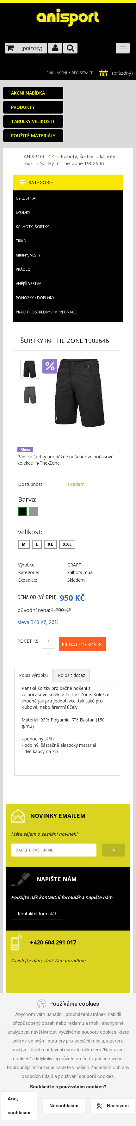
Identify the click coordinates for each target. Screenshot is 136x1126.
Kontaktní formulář (37, 914)
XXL (67, 544)
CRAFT (74, 565)
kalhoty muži (80, 572)
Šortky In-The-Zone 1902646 (72, 163)
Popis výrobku (33, 675)
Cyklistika (25, 198)
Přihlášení (56, 73)
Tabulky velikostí (32, 121)
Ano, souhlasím (19, 1106)
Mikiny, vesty (28, 255)
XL (50, 544)
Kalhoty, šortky (77, 156)
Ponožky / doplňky (35, 297)
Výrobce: (26, 565)
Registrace (82, 73)
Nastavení (118, 1106)
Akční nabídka (28, 93)
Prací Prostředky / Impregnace (46, 312)
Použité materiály (33, 136)
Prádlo (23, 269)
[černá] (22, 511)
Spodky (23, 212)
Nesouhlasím (63, 1106)
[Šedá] (33, 511)
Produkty (23, 107)
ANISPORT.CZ (39, 156)
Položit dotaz (71, 675)
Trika (21, 241)
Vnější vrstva (28, 283)
